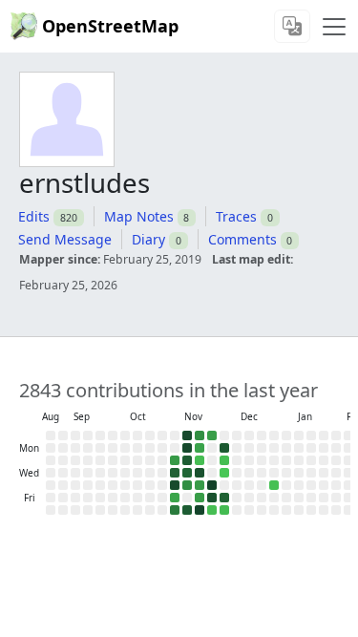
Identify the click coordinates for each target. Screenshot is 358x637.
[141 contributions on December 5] (224, 497)
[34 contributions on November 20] (199, 485)
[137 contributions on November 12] (187, 473)
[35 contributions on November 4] (174, 460)
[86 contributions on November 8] (174, 510)
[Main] (334, 26)
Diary (148, 239)
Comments (242, 239)
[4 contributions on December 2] (224, 460)
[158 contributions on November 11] (187, 460)
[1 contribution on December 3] (224, 473)
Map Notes (139, 216)
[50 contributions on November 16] (199, 435)
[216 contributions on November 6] (174, 485)
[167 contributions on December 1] (224, 448)
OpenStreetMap (110, 25)
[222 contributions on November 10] (187, 448)
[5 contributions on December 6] (224, 510)
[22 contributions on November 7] (174, 497)
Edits (34, 216)
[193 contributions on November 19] (199, 473)
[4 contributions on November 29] (212, 510)
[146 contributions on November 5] (174, 473)
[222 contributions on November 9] (187, 435)
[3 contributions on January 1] (274, 485)
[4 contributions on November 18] (199, 460)
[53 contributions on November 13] (187, 485)
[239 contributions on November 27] (212, 485)
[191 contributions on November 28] (212, 497)
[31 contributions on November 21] (199, 497)
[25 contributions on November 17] (199, 448)
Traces (236, 216)
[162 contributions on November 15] (187, 510)
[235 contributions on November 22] (199, 510)
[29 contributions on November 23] (212, 435)
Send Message (65, 239)
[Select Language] (292, 26)
